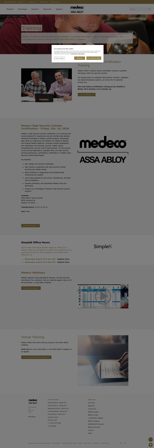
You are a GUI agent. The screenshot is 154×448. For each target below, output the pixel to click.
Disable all (79, 58)
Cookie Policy (74, 53)
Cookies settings (59, 58)
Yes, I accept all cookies (93, 58)
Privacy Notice (81, 53)
